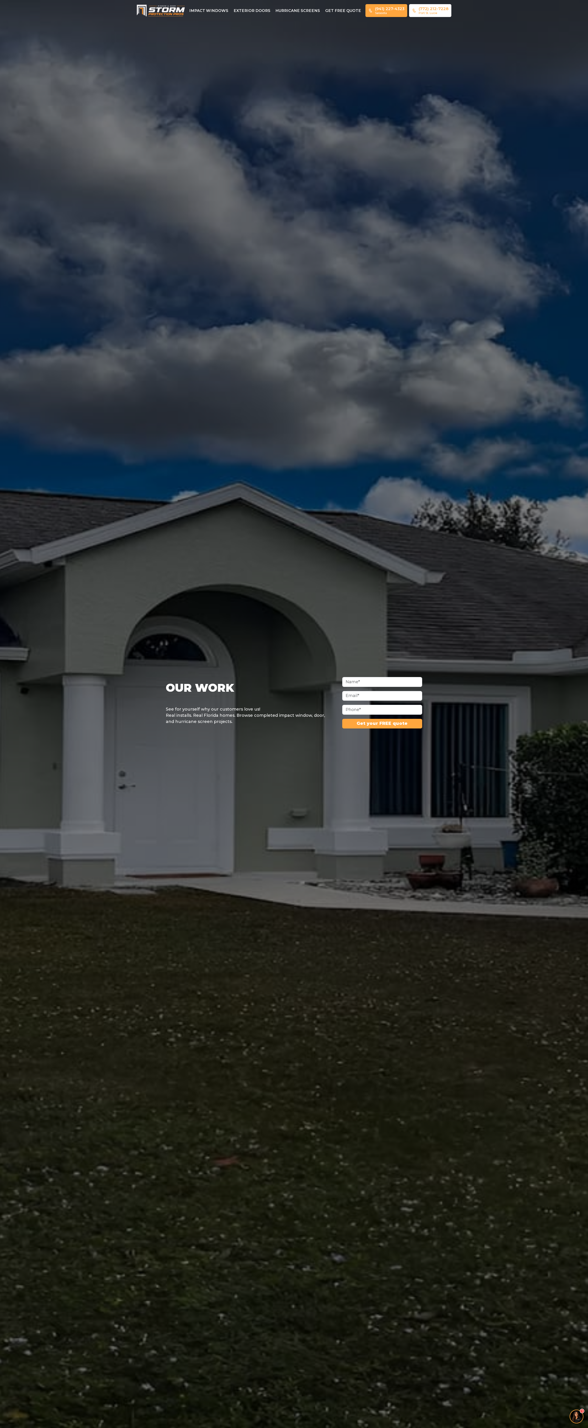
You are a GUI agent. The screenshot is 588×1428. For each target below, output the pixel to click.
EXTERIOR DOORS (252, 10)
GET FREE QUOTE (343, 10)
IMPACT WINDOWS (208, 10)
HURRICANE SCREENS (297, 10)
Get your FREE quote (382, 723)
